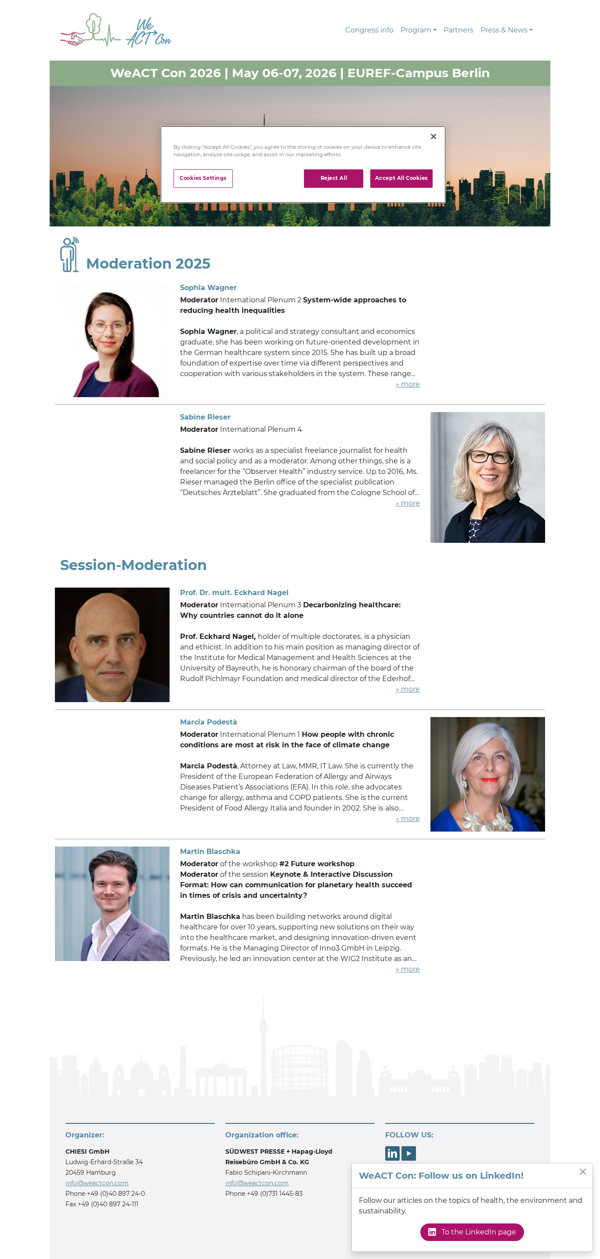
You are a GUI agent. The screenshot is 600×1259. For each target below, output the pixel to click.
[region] (303, 164)
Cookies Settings (203, 178)
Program (416, 30)
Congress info (369, 30)
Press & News (504, 30)
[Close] (582, 1171)
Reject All (334, 178)
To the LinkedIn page (478, 1232)
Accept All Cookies (401, 178)
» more (408, 384)
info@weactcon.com (97, 1183)
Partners (458, 30)
